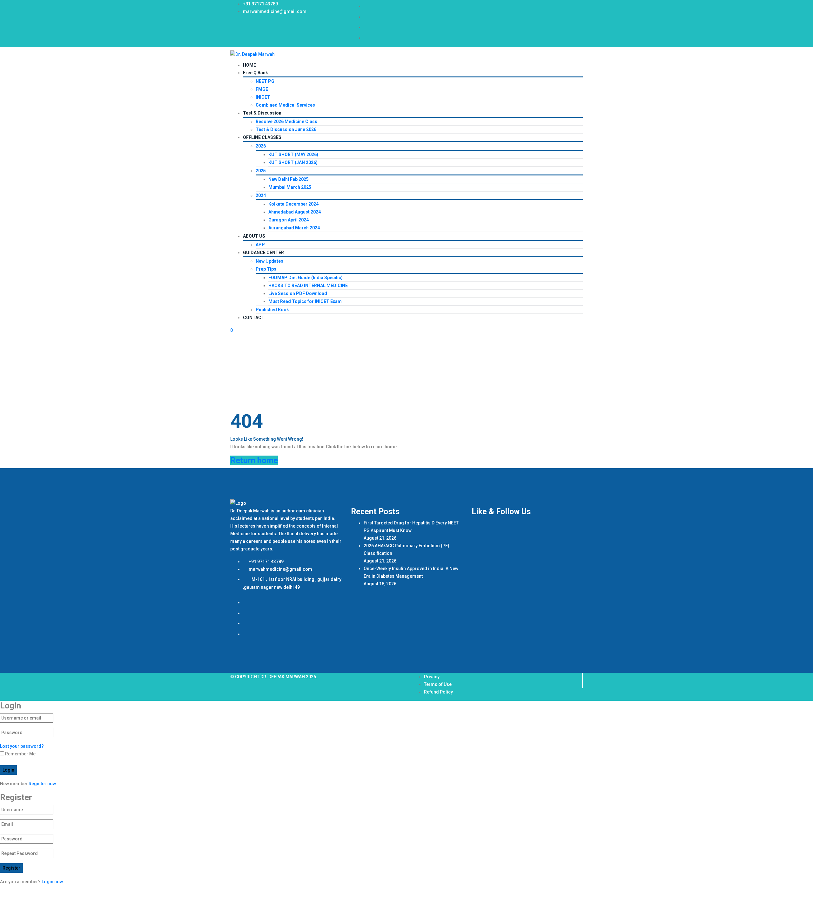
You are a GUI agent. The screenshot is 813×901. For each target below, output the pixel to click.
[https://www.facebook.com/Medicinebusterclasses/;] (368, 6)
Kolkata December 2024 (293, 204)
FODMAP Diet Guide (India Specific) (305, 277)
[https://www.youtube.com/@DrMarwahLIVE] (368, 27)
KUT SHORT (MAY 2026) (293, 154)
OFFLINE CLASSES (262, 137)
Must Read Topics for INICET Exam (305, 301)
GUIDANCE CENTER (263, 252)
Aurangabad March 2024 (294, 227)
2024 (261, 195)
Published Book (272, 309)
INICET (263, 97)
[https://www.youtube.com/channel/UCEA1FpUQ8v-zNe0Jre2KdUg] (368, 37)
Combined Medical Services (285, 105)
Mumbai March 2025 (289, 187)
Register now (42, 783)
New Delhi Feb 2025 (288, 179)
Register (11, 868)
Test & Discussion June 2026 (286, 129)
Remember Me (20, 753)
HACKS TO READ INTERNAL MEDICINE (308, 285)
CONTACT (254, 317)
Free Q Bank (255, 72)
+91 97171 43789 (260, 3)
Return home (254, 460)
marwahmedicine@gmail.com (274, 11)
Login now (52, 881)
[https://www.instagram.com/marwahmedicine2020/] (368, 16)
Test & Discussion (262, 112)
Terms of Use (438, 684)
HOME (249, 65)
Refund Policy (438, 691)
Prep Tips (266, 269)
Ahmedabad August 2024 (294, 211)
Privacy (432, 676)
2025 (261, 170)
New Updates (269, 261)
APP (260, 244)
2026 (261, 145)
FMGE (262, 89)
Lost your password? (22, 746)
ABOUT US (254, 236)
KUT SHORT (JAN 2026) (293, 162)
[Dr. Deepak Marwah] (252, 53)
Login (8, 770)
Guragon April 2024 (288, 219)
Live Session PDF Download (297, 293)
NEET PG (265, 81)
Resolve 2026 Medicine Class (286, 121)
